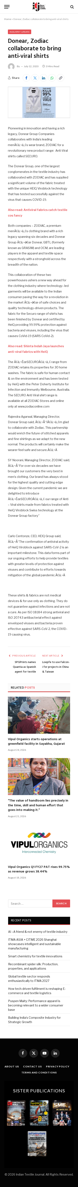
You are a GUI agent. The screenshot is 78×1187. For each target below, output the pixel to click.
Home (7, 19)
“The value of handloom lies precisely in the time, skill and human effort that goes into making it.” (38, 805)
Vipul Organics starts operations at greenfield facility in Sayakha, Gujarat (36, 742)
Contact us (32, 1066)
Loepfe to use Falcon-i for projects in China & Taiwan (56, 667)
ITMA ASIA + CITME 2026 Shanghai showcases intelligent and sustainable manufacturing (34, 944)
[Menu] (7, 6)
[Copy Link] (60, 78)
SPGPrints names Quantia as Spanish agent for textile (24, 667)
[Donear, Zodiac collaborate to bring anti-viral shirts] (39, 117)
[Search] (71, 6)
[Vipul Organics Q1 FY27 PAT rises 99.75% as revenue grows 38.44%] (39, 842)
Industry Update (20, 32)
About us (12, 1066)
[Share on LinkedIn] (43, 78)
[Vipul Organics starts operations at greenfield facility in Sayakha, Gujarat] (39, 715)
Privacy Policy (57, 1066)
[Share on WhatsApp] (52, 78)
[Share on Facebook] (26, 78)
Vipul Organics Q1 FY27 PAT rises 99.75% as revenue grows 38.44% (39, 869)
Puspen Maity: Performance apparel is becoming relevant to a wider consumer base (35, 1005)
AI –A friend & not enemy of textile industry (37, 931)
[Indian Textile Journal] (39, 7)
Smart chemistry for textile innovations (35, 956)
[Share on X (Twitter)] (35, 78)
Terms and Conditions (39, 1072)
